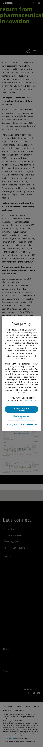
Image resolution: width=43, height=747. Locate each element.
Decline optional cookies (21, 417)
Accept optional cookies (21, 409)
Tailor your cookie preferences (21, 424)
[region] (21, 373)
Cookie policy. (30, 400)
